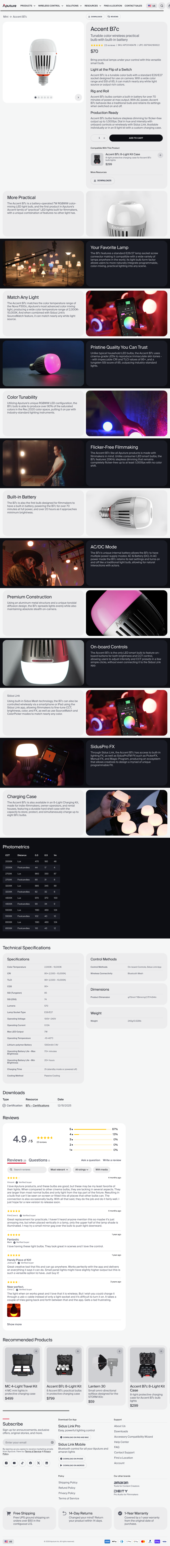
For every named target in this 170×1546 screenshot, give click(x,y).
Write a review (112, 1160)
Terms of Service (33, 1452)
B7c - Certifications (37, 1105)
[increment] (104, 138)
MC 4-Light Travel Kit (21, 1387)
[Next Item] (78, 97)
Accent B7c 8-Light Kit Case (123, 154)
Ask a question (90, 1160)
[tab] (39, 1160)
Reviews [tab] (16, 1160)
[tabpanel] (64, 1246)
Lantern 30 (96, 1387)
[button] (94, 1129)
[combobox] (161, 5)
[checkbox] (101, 1170)
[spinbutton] (99, 138)
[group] (140, 1484)
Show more (14, 1324)
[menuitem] (28, 6)
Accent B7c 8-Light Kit (64, 1387)
